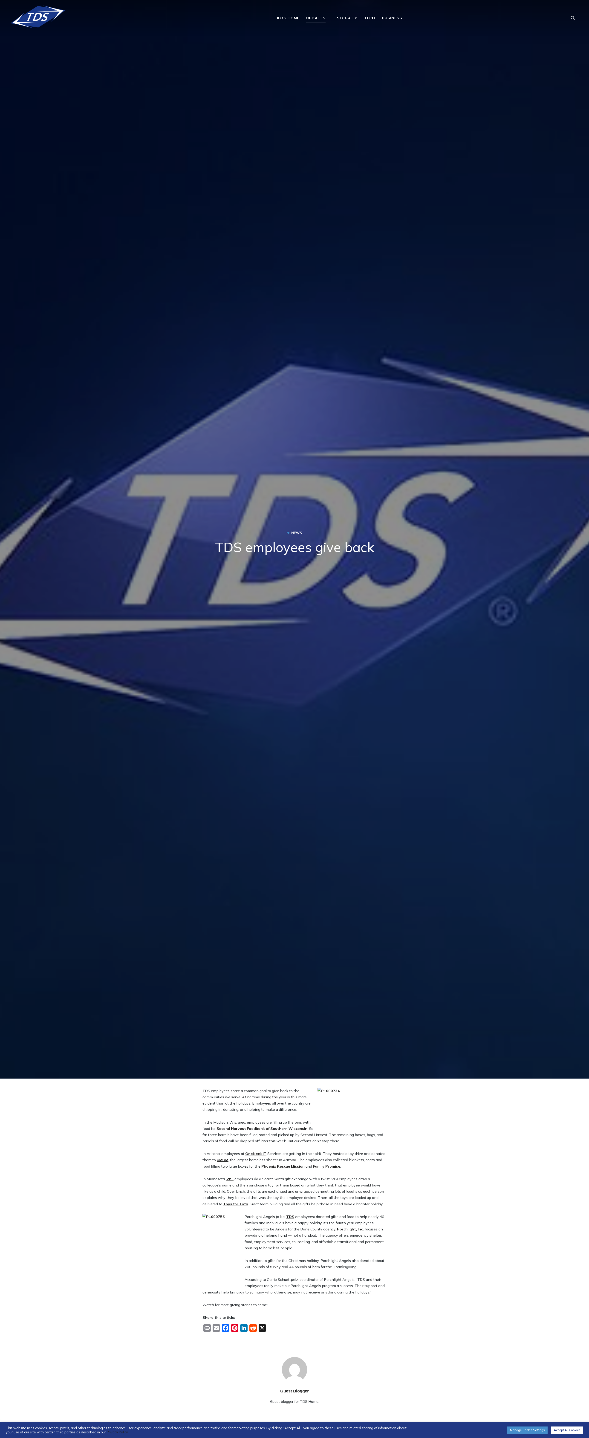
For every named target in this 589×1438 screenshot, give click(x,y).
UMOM (222, 1159)
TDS (290, 1216)
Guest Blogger (294, 1391)
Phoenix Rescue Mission (283, 1166)
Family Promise (326, 1166)
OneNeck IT (255, 1153)
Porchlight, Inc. (350, 1229)
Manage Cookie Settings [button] (527, 1430)
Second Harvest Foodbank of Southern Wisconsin (262, 1128)
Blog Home (287, 18)
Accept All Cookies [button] (567, 1430)
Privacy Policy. (117, 1432)
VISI (230, 1179)
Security (347, 18)
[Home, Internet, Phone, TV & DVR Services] (38, 15)
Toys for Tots (235, 1204)
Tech (369, 18)
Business (392, 18)
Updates (316, 18)
